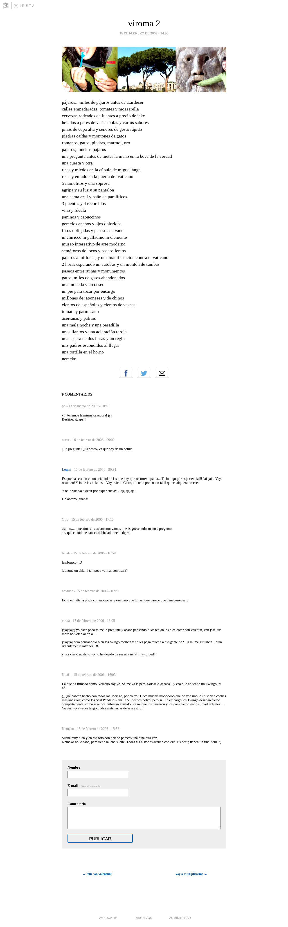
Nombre (74, 767)
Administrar (180, 918)
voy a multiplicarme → (191, 874)
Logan (67, 469)
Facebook (126, 373)
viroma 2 (144, 23)
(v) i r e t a (24, 5)
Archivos (144, 918)
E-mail (84, 786)
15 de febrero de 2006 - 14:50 (144, 33)
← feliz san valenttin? (97, 874)
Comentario (77, 804)
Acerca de (108, 918)
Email (162, 373)
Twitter (144, 373)
